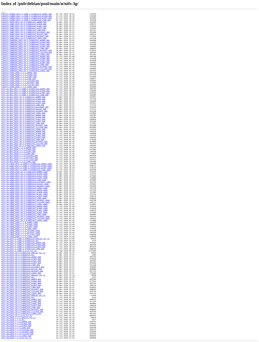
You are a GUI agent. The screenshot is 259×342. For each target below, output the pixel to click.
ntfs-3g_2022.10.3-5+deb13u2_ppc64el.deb (22, 310)
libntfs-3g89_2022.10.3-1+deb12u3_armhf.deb (23, 28)
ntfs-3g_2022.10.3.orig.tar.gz (16, 316)
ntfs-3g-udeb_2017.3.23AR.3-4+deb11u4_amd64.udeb (26, 164)
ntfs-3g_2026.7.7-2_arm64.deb (16, 324)
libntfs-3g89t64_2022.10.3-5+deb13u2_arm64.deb (25, 58)
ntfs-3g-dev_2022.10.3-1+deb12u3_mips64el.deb (25, 107)
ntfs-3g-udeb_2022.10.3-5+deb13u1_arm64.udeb (24, 192)
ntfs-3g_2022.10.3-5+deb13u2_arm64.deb (21, 301)
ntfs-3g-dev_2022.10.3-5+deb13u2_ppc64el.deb (24, 141)
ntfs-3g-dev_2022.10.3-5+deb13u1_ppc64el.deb (24, 125)
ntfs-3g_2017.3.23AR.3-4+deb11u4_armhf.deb (23, 247)
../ (2, 12)
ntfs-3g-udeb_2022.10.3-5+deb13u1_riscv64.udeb (25, 202)
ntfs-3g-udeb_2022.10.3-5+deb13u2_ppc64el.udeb (25, 216)
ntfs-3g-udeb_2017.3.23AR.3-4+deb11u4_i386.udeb (26, 170)
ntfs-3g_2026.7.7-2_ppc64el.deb (17, 332)
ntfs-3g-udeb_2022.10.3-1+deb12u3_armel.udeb (24, 176)
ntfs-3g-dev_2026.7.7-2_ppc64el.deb (19, 158)
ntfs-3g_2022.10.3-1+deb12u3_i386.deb (20, 265)
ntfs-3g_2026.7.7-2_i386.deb (15, 328)
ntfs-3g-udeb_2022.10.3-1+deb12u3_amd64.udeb (24, 172)
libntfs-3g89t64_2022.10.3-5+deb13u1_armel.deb (25, 44)
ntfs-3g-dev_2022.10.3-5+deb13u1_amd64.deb (23, 115)
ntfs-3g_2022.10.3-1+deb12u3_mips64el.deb (22, 267)
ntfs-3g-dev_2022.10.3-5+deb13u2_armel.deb (23, 135)
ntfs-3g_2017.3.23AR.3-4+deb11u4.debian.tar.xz (25, 239)
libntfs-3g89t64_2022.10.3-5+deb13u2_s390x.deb (25, 71)
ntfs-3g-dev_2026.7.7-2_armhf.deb (18, 152)
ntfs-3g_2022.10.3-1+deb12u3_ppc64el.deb (22, 271)
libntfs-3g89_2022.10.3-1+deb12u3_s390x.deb (23, 38)
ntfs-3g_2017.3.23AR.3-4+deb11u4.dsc (20, 241)
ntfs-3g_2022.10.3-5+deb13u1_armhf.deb (21, 285)
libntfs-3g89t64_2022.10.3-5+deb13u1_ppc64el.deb (26, 50)
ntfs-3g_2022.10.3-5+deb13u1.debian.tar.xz (23, 275)
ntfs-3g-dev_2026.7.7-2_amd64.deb (18, 148)
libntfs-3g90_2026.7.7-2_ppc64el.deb (20, 83)
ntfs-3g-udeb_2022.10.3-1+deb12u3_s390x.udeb (24, 188)
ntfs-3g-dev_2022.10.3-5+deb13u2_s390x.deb (23, 146)
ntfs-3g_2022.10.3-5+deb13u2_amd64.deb (21, 299)
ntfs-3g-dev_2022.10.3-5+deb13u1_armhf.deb (23, 121)
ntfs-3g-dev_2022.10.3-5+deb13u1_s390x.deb (23, 129)
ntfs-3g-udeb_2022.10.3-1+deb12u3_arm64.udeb (24, 174)
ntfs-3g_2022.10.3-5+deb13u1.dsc (18, 277)
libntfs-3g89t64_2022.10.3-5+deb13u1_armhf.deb (25, 46)
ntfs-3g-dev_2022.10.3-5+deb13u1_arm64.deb (23, 117)
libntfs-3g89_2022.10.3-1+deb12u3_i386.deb (23, 30)
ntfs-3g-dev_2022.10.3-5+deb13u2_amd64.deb (23, 131)
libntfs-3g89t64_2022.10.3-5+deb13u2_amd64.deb (25, 56)
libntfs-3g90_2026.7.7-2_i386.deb (18, 79)
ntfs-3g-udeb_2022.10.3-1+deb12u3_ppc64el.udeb (25, 186)
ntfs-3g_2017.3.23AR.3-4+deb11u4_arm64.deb (23, 245)
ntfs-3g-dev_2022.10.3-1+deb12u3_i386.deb (22, 105)
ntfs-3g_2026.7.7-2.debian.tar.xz (18, 318)
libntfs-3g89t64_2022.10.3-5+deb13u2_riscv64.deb (26, 69)
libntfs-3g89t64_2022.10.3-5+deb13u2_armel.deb (25, 61)
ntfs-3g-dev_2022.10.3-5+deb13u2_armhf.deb (23, 137)
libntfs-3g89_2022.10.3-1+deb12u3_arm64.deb (23, 24)
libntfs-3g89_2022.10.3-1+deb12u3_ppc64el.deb (25, 36)
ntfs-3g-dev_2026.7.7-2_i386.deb (18, 154)
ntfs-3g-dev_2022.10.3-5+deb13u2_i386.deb (22, 139)
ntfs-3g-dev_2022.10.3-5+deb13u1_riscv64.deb (24, 127)
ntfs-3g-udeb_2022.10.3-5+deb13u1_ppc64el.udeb (25, 200)
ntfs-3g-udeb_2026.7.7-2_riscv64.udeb (20, 235)
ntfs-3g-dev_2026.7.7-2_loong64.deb (19, 156)
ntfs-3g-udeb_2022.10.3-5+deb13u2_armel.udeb (24, 210)
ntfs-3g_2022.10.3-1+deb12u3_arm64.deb (21, 259)
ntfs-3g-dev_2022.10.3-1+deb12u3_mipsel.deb (23, 109)
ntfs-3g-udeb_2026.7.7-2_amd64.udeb (19, 222)
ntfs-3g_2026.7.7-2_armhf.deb (16, 326)
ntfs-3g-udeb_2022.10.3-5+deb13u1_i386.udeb (23, 198)
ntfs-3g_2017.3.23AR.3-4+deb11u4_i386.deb (22, 249)
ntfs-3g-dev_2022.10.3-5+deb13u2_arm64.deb (23, 133)
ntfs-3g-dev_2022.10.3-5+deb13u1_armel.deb (23, 119)
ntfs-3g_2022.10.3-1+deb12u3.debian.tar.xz (23, 253)
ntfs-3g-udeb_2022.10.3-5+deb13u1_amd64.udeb (24, 190)
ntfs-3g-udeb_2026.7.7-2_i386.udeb (19, 229)
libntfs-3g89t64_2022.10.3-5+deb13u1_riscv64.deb (26, 52)
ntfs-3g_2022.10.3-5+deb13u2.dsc (18, 297)
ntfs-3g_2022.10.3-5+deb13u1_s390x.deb (21, 293)
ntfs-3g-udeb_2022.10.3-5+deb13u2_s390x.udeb (24, 220)
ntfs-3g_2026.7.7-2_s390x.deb (16, 336)
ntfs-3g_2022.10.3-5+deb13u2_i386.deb (20, 308)
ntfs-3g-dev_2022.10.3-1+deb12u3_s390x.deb (23, 113)
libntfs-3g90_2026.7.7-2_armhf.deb (19, 77)
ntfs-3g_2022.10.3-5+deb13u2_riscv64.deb (22, 312)
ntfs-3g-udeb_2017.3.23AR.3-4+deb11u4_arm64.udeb (26, 166)
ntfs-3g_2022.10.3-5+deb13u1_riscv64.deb (22, 291)
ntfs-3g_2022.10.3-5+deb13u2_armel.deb (21, 303)
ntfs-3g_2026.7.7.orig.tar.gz (16, 338)
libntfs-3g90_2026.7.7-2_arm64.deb (19, 75)
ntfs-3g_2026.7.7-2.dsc (13, 320)
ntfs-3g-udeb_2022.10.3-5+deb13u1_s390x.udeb (24, 204)
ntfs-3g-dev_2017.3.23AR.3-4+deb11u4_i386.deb (25, 95)
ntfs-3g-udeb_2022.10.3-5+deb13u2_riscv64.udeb (25, 218)
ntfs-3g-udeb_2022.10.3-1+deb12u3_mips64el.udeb (26, 182)
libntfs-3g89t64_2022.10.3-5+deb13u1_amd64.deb (25, 40)
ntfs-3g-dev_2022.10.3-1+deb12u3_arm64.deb (23, 99)
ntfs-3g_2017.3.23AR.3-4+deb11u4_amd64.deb (23, 243)
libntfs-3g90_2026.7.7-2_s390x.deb (19, 87)
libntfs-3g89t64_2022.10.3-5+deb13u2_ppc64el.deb (26, 67)
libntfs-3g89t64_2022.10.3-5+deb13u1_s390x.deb (25, 54)
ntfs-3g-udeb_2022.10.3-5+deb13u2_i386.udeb (23, 214)
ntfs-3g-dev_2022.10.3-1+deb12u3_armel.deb (23, 101)
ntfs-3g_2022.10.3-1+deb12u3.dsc (18, 255)
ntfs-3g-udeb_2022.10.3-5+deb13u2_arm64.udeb (24, 208)
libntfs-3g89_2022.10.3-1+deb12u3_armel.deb (23, 26)
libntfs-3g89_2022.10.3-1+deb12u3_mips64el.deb (25, 32)
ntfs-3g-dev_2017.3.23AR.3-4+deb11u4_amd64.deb (25, 89)
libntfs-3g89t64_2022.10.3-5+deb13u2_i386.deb (25, 65)
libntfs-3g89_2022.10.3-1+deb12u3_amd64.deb (23, 22)
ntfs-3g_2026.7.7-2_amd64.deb (16, 322)
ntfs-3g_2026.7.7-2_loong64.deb (17, 330)
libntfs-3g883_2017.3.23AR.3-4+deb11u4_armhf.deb (26, 18)
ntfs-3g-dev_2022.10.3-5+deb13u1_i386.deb (22, 123)
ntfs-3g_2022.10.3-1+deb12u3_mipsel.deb (21, 269)
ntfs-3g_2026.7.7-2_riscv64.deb (17, 334)
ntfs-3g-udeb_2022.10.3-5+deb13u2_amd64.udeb (24, 206)
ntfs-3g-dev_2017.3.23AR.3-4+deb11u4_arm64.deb (25, 91)
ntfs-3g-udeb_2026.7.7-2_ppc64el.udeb (20, 233)
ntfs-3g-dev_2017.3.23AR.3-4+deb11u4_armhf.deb (25, 93)
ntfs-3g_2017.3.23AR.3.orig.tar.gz (19, 251)
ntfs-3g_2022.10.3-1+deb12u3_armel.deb (21, 261)
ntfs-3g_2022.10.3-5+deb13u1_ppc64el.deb (22, 289)
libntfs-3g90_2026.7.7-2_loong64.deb (20, 81)
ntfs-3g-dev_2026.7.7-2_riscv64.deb (19, 160)
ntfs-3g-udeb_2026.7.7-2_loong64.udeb (20, 231)
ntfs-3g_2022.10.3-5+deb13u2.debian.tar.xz (23, 295)
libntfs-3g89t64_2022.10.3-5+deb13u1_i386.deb (25, 48)
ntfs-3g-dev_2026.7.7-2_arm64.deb (18, 150)
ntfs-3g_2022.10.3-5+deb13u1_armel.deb (21, 283)
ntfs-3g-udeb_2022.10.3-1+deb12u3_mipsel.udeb (25, 184)
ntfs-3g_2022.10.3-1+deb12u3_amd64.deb (21, 257)
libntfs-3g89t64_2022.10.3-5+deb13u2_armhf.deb (25, 63)
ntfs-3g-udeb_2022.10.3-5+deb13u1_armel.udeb (24, 194)
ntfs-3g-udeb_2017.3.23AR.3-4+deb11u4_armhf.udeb (26, 168)
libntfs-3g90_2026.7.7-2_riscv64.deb (20, 85)
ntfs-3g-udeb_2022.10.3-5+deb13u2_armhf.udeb (24, 212)
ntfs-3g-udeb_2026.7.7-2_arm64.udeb (19, 225)
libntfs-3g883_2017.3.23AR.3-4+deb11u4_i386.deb (26, 20)
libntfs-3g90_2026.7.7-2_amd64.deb (19, 73)
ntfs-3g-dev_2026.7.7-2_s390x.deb (18, 162)
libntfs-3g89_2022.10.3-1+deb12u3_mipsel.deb (24, 34)
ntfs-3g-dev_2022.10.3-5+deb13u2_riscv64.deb (24, 144)
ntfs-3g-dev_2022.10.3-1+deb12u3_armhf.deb (23, 103)
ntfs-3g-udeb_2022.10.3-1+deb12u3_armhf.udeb (24, 178)
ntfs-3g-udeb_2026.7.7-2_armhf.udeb (19, 227)
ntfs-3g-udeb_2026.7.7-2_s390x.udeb (19, 237)
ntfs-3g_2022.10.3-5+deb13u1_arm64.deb (21, 281)
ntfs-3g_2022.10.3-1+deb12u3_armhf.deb (21, 263)
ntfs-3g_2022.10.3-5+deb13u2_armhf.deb (21, 305)
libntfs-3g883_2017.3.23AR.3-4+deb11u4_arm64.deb (26, 16)
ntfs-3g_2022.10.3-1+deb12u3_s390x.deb (21, 273)
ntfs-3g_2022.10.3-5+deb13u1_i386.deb (20, 287)
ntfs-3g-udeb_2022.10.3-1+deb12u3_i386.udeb (23, 180)
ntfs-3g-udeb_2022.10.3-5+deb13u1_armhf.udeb (24, 196)
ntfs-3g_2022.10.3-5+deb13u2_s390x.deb (21, 314)
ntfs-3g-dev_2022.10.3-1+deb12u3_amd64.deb (23, 97)
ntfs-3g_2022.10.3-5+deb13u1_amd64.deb (21, 279)
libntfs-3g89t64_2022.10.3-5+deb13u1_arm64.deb (25, 42)
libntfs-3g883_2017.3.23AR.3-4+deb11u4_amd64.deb (26, 14)
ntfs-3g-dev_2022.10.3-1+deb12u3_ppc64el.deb (24, 111)
